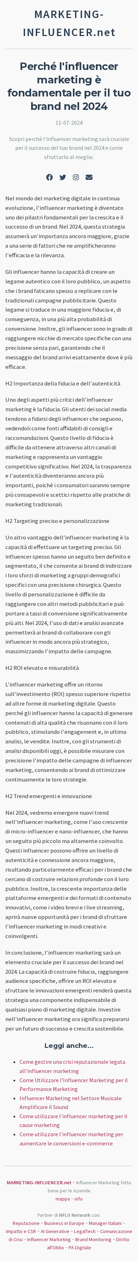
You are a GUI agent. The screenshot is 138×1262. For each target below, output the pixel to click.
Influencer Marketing (49, 1239)
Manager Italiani (105, 1223)
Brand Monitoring (93, 1239)
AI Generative (55, 1231)
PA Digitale (80, 1247)
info (79, 1199)
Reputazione (26, 1223)
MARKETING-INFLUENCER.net (39, 1182)
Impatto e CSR (21, 1231)
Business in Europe (64, 1223)
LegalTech (85, 1231)
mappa (63, 1199)
